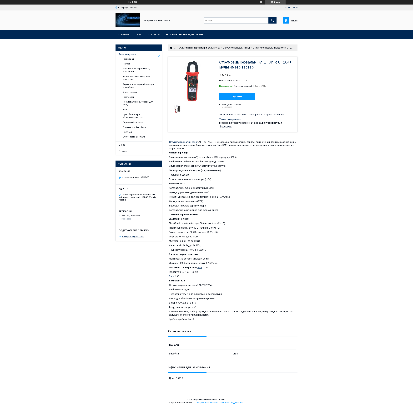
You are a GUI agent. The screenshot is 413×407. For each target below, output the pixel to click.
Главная (123, 34)
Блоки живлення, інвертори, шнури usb (137, 78)
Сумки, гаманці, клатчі (134, 137)
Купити (237, 96)
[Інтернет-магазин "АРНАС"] (128, 26)
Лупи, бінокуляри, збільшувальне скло (133, 115)
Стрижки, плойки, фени (134, 127)
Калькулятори (130, 92)
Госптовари (128, 97)
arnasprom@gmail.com (133, 236)
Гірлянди (127, 132)
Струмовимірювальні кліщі (236, 47)
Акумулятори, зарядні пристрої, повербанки (139, 85)
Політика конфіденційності (232, 403)
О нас (138, 34)
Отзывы (123, 151)
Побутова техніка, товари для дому (138, 103)
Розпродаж (128, 59)
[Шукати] (272, 20)
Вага (171, 276)
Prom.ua (222, 400)
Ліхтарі (126, 64)
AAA (199, 267)
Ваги (125, 109)
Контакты (153, 34)
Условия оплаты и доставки (184, 34)
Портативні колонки (133, 122)
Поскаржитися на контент (206, 403)
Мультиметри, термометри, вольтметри (199, 47)
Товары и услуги (127, 54)
